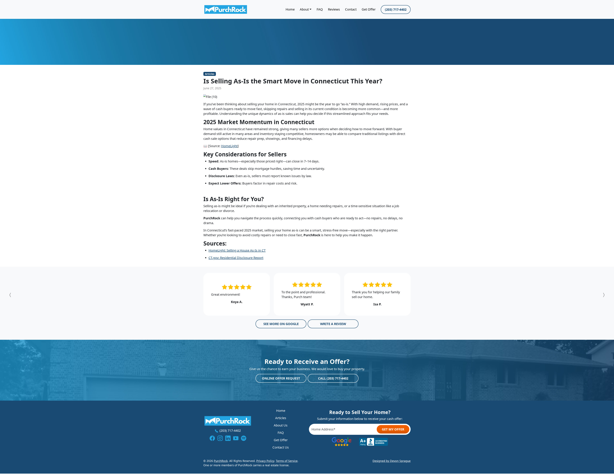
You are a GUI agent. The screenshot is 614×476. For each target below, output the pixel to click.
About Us (280, 425)
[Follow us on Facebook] (212, 438)
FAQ (320, 9)
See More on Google (281, 324)
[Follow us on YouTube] (236, 438)
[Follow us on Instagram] (220, 438)
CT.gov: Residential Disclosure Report (236, 258)
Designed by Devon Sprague (392, 461)
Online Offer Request (281, 378)
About (304, 9)
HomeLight (229, 146)
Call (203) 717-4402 (333, 378)
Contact (351, 9)
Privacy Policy (265, 461)
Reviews (334, 9)
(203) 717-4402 (395, 9)
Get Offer (369, 9)
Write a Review (333, 324)
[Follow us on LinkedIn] (228, 438)
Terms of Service (287, 461)
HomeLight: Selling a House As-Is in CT (237, 250)
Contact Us (280, 447)
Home (290, 9)
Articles (209, 73)
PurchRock (221, 461)
